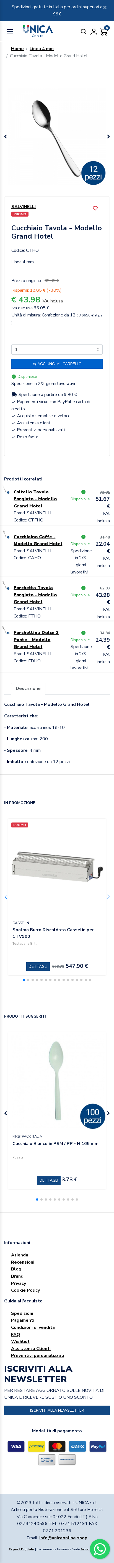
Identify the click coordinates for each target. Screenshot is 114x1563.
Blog (16, 1269)
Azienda (19, 1255)
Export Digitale (21, 1549)
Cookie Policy (25, 1290)
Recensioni (22, 1262)
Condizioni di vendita (33, 1327)
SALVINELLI (23, 207)
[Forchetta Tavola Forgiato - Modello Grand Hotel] (4, 584)
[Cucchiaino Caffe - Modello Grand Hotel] (4, 534)
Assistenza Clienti (31, 1349)
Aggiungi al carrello (59, 364)
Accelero (88, 1549)
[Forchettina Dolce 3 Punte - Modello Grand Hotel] (4, 629)
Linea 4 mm (42, 49)
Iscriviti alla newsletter (57, 1410)
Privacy (18, 1283)
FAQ (15, 1335)
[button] (108, 137)
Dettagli (38, 966)
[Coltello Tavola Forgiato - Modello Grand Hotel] (4, 489)
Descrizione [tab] (28, 688)
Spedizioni (22, 1313)
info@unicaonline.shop (63, 1538)
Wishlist (20, 1341)
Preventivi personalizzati (37, 1355)
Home (17, 49)
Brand (17, 1276)
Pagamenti (22, 1320)
